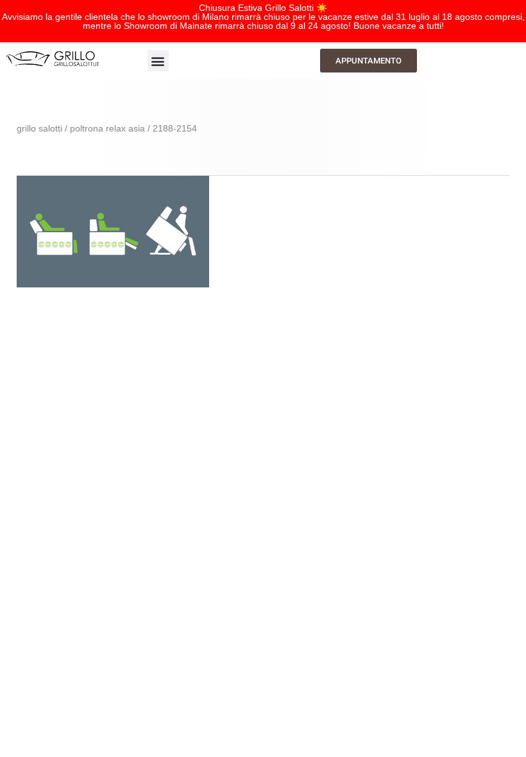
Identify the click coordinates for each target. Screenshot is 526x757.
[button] (158, 60)
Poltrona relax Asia (107, 128)
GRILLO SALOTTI (39, 128)
